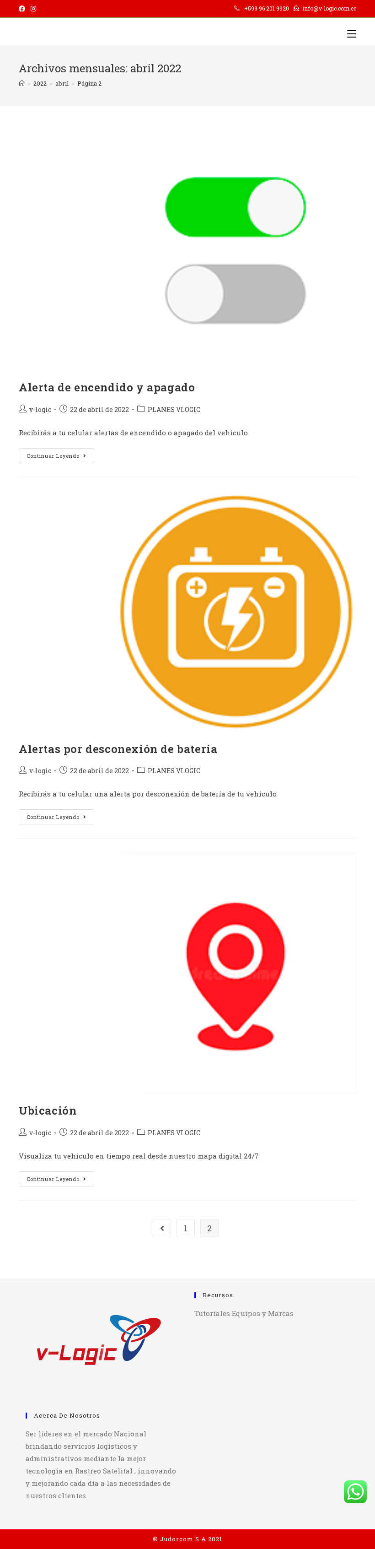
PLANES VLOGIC (174, 409)
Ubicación (47, 1110)
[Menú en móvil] (351, 33)
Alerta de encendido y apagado (107, 387)
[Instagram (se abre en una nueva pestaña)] (33, 8)
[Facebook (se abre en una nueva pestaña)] (23, 8)
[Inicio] (22, 83)
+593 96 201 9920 (267, 8)
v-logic (40, 409)
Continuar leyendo (60, 457)
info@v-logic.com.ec (329, 8)
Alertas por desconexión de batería (118, 749)
